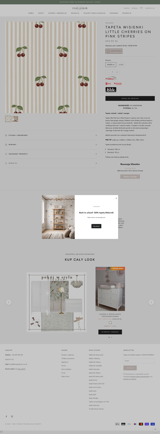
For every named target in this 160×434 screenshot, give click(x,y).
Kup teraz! (96, 226)
